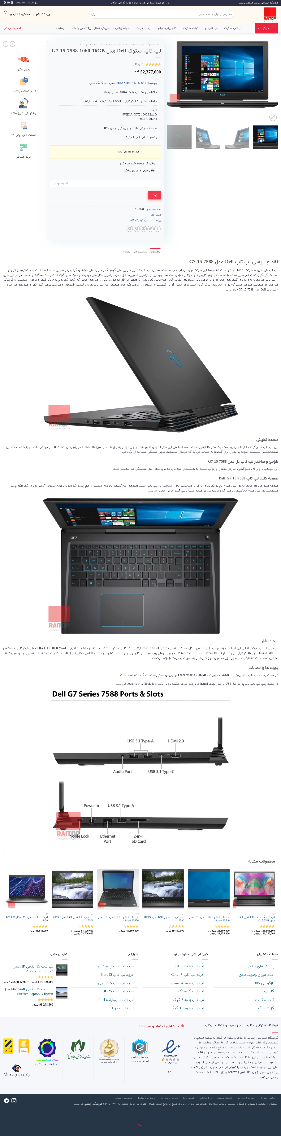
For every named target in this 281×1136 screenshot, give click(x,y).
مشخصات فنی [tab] (140, 252)
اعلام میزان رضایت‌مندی (256, 974)
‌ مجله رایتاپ (122, 28)
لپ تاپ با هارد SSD (189, 966)
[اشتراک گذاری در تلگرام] (130, 229)
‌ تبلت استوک (191, 28)
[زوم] (273, 117)
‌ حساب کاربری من (246, 1098)
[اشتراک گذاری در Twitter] (150, 229)
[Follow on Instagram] (12, 2)
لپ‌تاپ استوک (91, 44)
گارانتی (269, 991)
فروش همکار (101, 28)
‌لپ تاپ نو (211, 28)
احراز (168, 1071)
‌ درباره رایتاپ (206, 1098)
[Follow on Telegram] (5, 2)
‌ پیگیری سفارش (268, 1098)
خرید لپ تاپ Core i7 (188, 974)
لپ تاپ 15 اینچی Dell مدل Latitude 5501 (72, 919)
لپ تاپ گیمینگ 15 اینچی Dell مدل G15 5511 (256, 919)
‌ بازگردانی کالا (265, 983)
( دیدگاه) (139, 64)
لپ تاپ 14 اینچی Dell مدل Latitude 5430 (27, 919)
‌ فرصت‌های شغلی (123, 1098)
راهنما (61, 28)
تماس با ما (80, 28)
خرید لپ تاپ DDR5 (118, 991)
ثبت (154, 195)
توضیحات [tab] (155, 252)
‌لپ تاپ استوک (233, 28)
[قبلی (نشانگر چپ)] (277, 1129)
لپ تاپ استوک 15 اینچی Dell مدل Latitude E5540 (209, 919)
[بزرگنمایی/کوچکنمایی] (266, 1113)
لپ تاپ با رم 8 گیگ (189, 1000)
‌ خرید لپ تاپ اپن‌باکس (116, 966)
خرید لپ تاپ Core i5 (118, 974)
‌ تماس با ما (189, 1098)
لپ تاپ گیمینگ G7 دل (140, 220)
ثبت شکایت (265, 1000)
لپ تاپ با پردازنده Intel (116, 1000)
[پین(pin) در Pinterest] (137, 229)
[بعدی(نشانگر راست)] (266, 1129)
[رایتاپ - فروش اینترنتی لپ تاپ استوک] (259, 14)
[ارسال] (93, 14)
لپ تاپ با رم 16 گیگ (188, 1008)
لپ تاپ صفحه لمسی (188, 983)
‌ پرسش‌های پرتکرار (260, 966)
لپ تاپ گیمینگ (191, 991)
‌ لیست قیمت (144, 28)
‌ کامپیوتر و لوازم (168, 28)
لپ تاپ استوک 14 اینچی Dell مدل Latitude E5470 (118, 919)
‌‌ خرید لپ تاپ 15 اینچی (116, 983)
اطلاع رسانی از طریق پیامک (140, 171)
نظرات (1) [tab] (125, 252)
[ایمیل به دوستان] (143, 229)
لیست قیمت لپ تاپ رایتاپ (119, 44)
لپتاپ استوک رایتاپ (149, 44)
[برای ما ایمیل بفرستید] (8, 2)
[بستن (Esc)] (277, 1113)
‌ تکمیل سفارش (224, 1098)
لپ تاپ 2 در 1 (123, 1008)
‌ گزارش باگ (266, 1008)
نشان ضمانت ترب (47, 1060)
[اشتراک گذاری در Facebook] (157, 229)
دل (77, 44)
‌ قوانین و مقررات (170, 1098)
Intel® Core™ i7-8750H (131, 83)
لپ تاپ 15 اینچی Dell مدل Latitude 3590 (163, 919)
